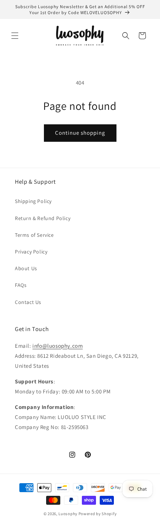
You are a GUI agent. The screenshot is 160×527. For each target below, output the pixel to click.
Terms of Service (34, 235)
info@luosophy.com (57, 345)
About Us (26, 268)
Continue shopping (80, 132)
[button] (15, 35)
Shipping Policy (33, 201)
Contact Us (28, 302)
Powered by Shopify (98, 513)
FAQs (20, 285)
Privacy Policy (31, 251)
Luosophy (67, 513)
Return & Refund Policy (42, 218)
